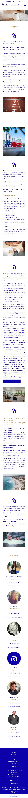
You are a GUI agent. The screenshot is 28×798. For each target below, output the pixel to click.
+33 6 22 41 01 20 (14, 703)
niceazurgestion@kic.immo (15, 617)
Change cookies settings (18, 789)
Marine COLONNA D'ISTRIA (14, 577)
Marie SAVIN (14, 606)
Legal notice (22, 787)
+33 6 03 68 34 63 (15, 643)
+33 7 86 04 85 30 (15, 673)
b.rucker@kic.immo (15, 647)
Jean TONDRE (14, 697)
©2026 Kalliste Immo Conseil (10, 787)
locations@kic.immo (15, 736)
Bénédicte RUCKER (14, 638)
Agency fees (7, 789)
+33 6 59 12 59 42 (14, 582)
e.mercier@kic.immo (14, 677)
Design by (16, 792)
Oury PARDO (14, 727)
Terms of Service (13, 796)
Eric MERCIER (14, 668)
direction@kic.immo (15, 586)
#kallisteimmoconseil (8, 468)
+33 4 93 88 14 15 (14, 612)
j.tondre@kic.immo (15, 706)
